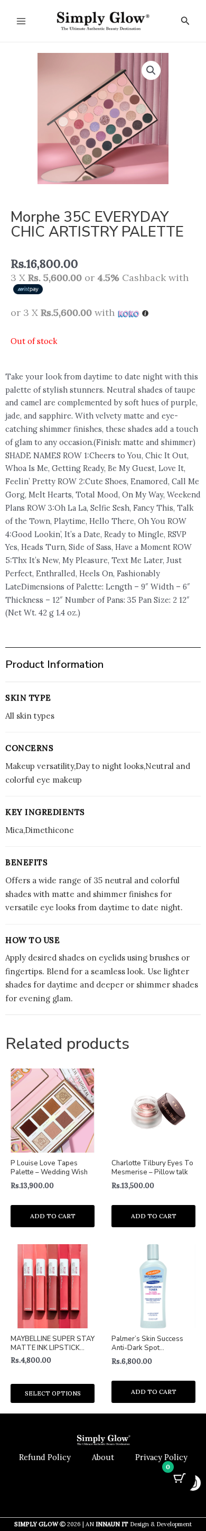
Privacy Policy (161, 1457)
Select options (53, 1393)
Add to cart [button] (53, 1216)
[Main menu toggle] (21, 20)
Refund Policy (45, 1457)
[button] (185, 21)
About (103, 1457)
